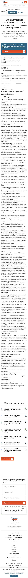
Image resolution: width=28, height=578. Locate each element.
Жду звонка (7, 502)
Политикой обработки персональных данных (14, 573)
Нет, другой (20, 12)
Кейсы (14, 551)
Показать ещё (6, 458)
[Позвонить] (22, 2)
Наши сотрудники (14, 553)
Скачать (6, 51)
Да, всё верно (12, 12)
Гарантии (14, 549)
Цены (14, 545)
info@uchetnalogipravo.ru (15, 535)
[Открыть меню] (25, 2)
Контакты (14, 547)
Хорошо (14, 575)
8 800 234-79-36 (13, 2)
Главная (3, 11)
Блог (14, 555)
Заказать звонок (14, 541)
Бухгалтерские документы (14, 557)
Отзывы (14, 560)
